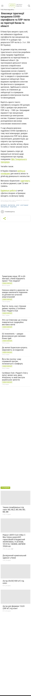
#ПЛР (17, 205)
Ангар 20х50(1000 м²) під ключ (13, 582)
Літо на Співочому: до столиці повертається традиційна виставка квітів (14, 322)
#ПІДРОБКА (13, 207)
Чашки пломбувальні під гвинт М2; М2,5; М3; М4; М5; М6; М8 (14, 509)
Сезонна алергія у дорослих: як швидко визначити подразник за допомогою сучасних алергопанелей (15, 293)
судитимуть (25, 181)
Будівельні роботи (8, 190)
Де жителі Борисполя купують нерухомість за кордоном (14, 348)
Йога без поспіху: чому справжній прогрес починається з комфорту (12, 361)
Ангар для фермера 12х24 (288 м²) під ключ (13, 607)
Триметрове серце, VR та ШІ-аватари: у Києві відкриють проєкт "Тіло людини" (14, 278)
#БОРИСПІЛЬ (11, 205)
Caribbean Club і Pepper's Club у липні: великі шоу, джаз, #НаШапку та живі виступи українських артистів (15, 376)
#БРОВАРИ (4, 205)
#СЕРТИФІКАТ (24, 205)
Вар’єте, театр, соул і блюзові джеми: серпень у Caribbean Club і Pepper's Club (14, 308)
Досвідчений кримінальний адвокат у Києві (14, 556)
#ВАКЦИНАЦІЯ (5, 207)
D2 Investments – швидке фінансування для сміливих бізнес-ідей (14, 336)
